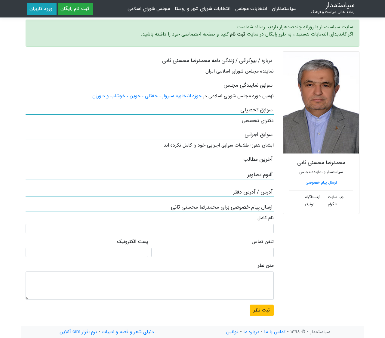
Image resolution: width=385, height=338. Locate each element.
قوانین (232, 332)
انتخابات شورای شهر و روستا (202, 8)
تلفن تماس (263, 241)
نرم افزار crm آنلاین (78, 332)
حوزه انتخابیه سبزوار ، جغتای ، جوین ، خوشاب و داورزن (147, 96)
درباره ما (251, 332)
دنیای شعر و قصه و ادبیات (128, 332)
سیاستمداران (284, 8)
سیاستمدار (333, 8)
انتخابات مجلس (251, 8)
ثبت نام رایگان (74, 8)
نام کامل (265, 218)
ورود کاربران (41, 8)
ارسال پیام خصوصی (321, 183)
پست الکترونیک (132, 241)
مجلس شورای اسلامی (149, 8)
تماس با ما (274, 332)
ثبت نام (237, 34)
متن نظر (266, 265)
